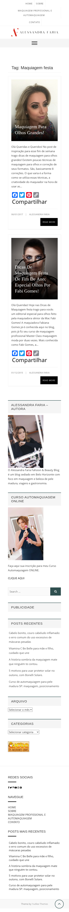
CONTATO (34, 22)
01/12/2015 (17, 372)
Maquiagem (22, 119)
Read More (49, 222)
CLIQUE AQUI (16, 578)
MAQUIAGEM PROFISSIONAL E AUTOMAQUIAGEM (27, 816)
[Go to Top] (59, 904)
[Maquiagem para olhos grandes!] (34, 110)
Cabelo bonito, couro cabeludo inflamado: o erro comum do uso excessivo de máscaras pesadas (34, 637)
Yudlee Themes (40, 903)
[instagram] (18, 787)
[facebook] (8, 787)
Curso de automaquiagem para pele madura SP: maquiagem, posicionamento (34, 887)
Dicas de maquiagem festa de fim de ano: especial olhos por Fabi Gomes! (32, 279)
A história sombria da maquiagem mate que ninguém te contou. (33, 867)
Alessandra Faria (39, 214)
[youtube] (16, 787)
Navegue (15, 797)
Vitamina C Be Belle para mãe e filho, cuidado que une (31, 858)
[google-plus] (21, 787)
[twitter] (11, 787)
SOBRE (40, 3)
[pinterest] (13, 787)
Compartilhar (29, 201)
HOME (29, 3)
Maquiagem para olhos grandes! (31, 129)
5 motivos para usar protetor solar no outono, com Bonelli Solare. (32, 877)
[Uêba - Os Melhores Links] (18, 743)
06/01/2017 (17, 214)
